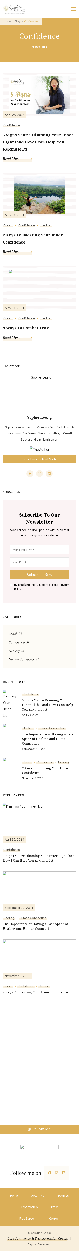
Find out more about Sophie (40, 459)
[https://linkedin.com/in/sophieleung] (63, 1173)
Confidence (11, 125)
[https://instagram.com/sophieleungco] (56, 1173)
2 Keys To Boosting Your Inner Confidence (33, 238)
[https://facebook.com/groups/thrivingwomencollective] (49, 1173)
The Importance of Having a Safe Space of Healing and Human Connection (47, 739)
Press (54, 1207)
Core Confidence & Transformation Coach (37, 1238)
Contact (54, 1218)
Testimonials (29, 1207)
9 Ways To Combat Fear (26, 328)
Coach (8, 225)
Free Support (27, 1218)
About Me (37, 1195)
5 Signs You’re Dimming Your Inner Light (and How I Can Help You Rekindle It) (38, 142)
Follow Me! (42, 1129)
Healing (45, 225)
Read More (12, 158)
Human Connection (22, 659)
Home (14, 1195)
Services (63, 1195)
